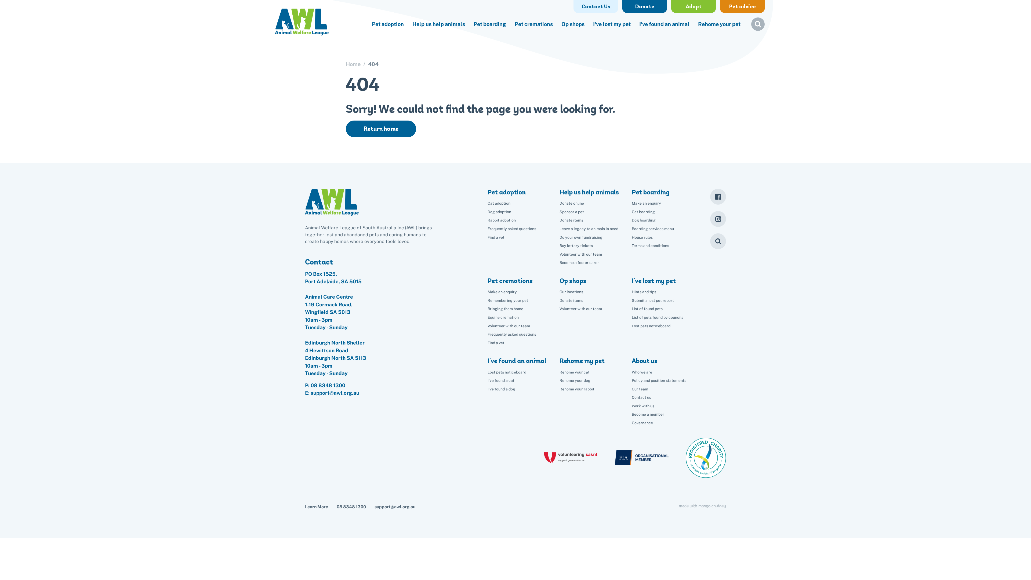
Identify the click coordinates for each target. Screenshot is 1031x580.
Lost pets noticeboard (651, 326)
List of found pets (647, 309)
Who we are (642, 372)
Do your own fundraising (581, 237)
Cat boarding (643, 212)
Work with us (643, 406)
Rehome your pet (719, 24)
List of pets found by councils (657, 317)
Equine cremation (503, 317)
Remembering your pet (508, 300)
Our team (640, 389)
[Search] (718, 241)
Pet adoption (388, 24)
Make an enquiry (646, 203)
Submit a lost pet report (653, 300)
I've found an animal (664, 24)
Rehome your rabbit (577, 389)
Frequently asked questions (512, 229)
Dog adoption (499, 212)
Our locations (571, 292)
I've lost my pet (612, 24)
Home (353, 64)
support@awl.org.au (395, 506)
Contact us (641, 397)
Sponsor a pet (572, 212)
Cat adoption (499, 203)
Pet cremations (534, 24)
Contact (319, 261)
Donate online (572, 203)
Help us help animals (438, 24)
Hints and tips (644, 292)
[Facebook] (718, 197)
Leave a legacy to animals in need (589, 229)
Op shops (573, 24)
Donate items (571, 220)
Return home (381, 128)
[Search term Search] (758, 26)
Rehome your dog (575, 380)
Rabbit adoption (502, 220)
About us (645, 361)
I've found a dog (501, 389)
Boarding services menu (653, 229)
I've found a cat (501, 380)
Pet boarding (490, 24)
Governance (642, 423)
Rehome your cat (575, 372)
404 (373, 64)
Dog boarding (644, 220)
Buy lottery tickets (576, 246)
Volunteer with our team (581, 254)
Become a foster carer (579, 262)
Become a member (648, 414)
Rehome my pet (582, 361)
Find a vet (496, 237)
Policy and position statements (659, 380)
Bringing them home (505, 309)
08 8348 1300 (328, 385)
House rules (642, 237)
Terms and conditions (650, 246)
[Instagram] (718, 219)
